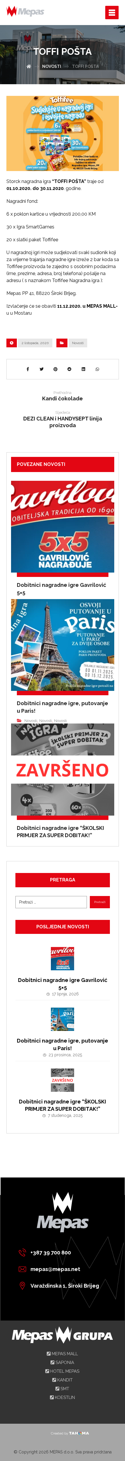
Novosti (78, 343)
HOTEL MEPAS (64, 1371)
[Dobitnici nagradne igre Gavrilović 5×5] (62, 958)
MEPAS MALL (64, 1353)
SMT (64, 1388)
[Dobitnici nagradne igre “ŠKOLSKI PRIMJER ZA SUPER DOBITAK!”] (62, 1080)
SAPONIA (64, 1362)
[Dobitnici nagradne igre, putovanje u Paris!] (62, 1019)
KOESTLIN (64, 1397)
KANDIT (64, 1380)
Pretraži (100, 902)
